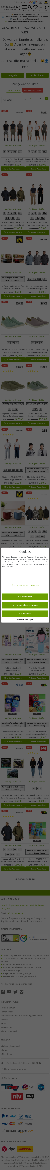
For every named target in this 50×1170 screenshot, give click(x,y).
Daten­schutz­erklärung (20, 585)
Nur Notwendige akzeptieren (25, 605)
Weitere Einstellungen (25, 620)
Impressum (35, 585)
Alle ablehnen (25, 613)
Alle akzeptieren (25, 596)
